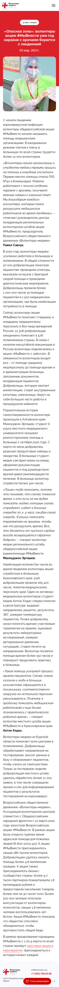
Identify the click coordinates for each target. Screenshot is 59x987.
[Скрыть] (54, 981)
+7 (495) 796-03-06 (41, 973)
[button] (53, 5)
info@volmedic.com (39, 970)
